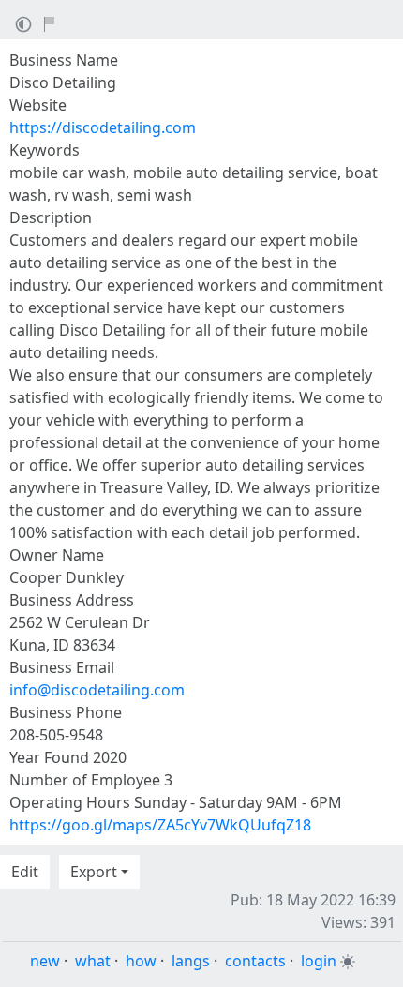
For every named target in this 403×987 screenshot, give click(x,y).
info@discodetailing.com (97, 690)
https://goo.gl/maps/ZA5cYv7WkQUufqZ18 (160, 825)
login (318, 960)
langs (191, 960)
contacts (255, 960)
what (93, 960)
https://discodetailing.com (102, 127)
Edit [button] (24, 871)
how (141, 960)
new (45, 960)
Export (93, 871)
